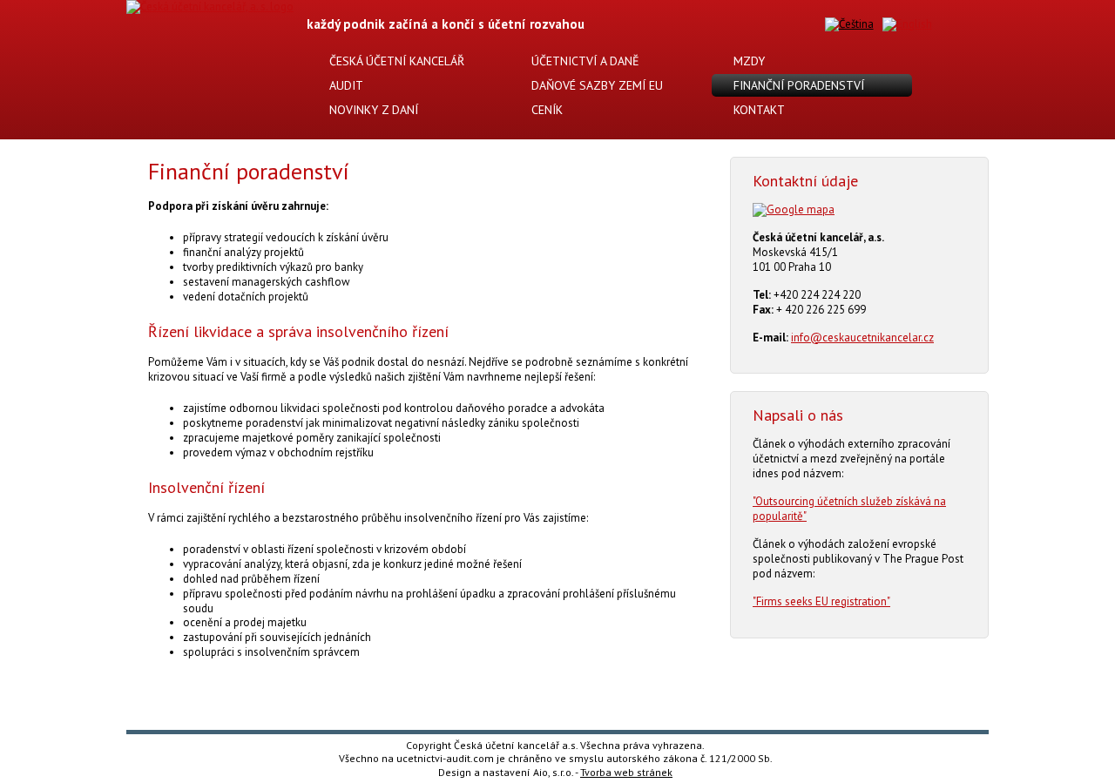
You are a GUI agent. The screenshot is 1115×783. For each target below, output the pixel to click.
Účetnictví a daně (583, 61)
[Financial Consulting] (907, 24)
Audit (344, 85)
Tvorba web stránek (626, 772)
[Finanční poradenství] (849, 24)
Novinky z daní (372, 110)
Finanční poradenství (797, 85)
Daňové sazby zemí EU (595, 85)
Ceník (545, 110)
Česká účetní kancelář (395, 61)
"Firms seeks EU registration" (821, 601)
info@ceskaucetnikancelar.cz (862, 337)
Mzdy (747, 61)
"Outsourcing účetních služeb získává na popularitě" (849, 508)
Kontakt (757, 110)
